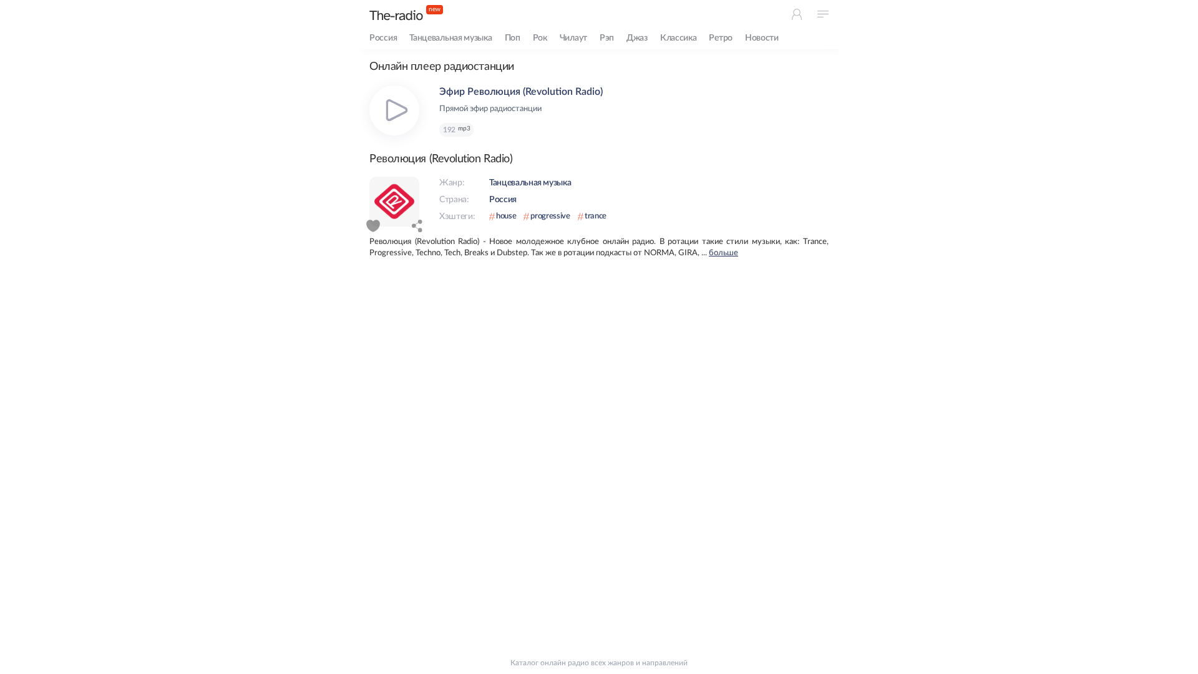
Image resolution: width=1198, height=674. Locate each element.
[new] (396, 15)
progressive (550, 216)
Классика (678, 38)
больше (723, 253)
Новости (762, 38)
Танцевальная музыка (450, 38)
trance (595, 216)
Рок (540, 38)
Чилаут (573, 38)
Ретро (721, 38)
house (506, 216)
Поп (512, 38)
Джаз (637, 38)
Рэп (607, 38)
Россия (383, 38)
